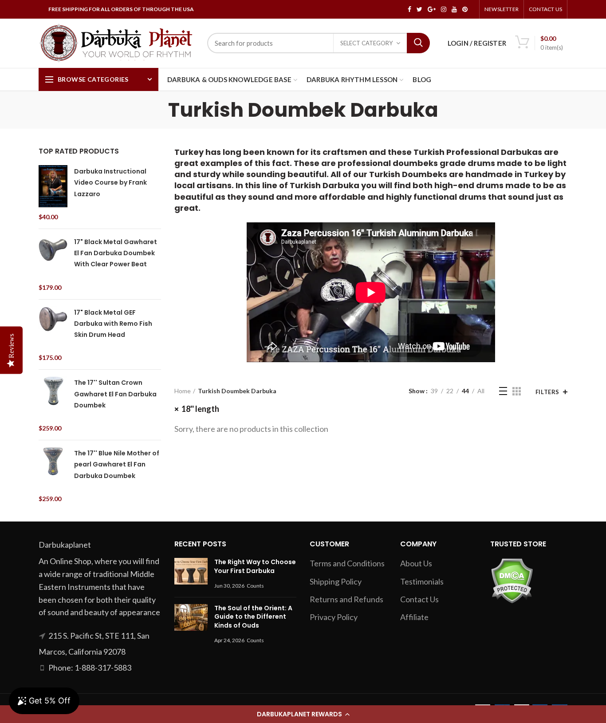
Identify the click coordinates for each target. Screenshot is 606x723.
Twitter (419, 9)
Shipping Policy (336, 581)
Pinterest (465, 9)
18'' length (200, 409)
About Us (416, 563)
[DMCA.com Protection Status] (511, 580)
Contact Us (545, 9)
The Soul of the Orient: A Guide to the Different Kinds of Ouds (253, 617)
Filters (547, 391)
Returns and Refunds (346, 599)
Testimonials (422, 581)
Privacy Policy (334, 617)
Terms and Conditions (347, 563)
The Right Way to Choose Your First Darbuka (255, 566)
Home (182, 391)
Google (431, 9)
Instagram (443, 9)
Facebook (409, 9)
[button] (303, 714)
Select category (366, 43)
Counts (255, 585)
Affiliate (414, 617)
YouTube (454, 9)
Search (418, 43)
